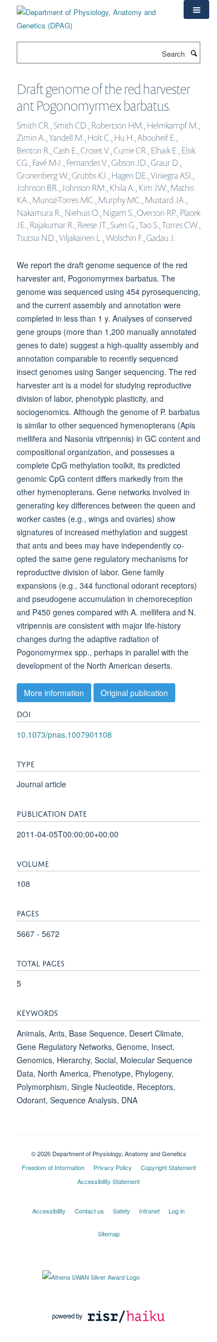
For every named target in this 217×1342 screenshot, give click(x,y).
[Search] (194, 53)
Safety (121, 1210)
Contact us (89, 1210)
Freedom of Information (53, 1167)
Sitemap (109, 1233)
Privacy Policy (112, 1167)
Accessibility (49, 1210)
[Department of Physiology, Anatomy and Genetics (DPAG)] (92, 14)
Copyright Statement (168, 1167)
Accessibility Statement (108, 1181)
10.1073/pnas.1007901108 (64, 734)
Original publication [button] (134, 692)
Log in (177, 1210)
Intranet (149, 1210)
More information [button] (54, 692)
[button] (196, 9)
